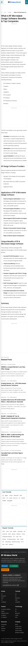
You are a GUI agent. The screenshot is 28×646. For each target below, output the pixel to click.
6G (15, 596)
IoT (19, 498)
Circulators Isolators (5, 609)
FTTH (22, 541)
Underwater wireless (7, 536)
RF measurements (11, 539)
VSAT (18, 539)
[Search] (26, 2)
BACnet (13, 534)
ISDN (7, 531)
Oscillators (3, 615)
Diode (21, 539)
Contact (3, 630)
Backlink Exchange (19, 632)
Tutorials (17, 591)
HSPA (9, 534)
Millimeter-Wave (5, 613)
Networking (8, 541)
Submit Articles (18, 630)
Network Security (16, 541)
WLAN (10, 498)
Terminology (5, 432)
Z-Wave (11, 495)
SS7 (3, 541)
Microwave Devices (16, 432)
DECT (3, 531)
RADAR (23, 498)
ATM (11, 531)
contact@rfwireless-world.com (10, 585)
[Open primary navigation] (2, 2)
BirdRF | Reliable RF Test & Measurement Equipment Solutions (13, 417)
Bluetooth (16, 495)
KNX (3, 544)
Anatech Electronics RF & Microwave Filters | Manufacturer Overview (13, 401)
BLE (25, 531)
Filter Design (11, 364)
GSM (21, 495)
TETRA (23, 534)
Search (2, 626)
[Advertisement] (14, 33)
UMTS (3, 498)
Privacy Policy (18, 626)
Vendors (5, 12)
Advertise (3, 628)
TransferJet (20, 531)
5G (3, 495)
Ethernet (18, 534)
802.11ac (15, 498)
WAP (7, 544)
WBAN (14, 531)
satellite (4, 500)
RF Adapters (4, 617)
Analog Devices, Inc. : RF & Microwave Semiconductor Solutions (13, 384)
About (16, 624)
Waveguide (9, 500)
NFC (20, 536)
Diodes (2, 611)
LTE (7, 498)
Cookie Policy (18, 628)
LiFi (14, 536)
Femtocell (4, 534)
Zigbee (6, 495)
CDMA (16, 615)
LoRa (17, 536)
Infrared (4, 539)
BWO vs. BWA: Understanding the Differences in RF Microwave (12, 436)
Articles (3, 364)
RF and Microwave (15, 450)
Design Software (10, 12)
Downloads (3, 624)
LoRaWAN (3, 602)
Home (2, 12)
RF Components (12, 380)
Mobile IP (11, 544)
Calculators (5, 450)
